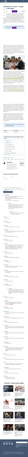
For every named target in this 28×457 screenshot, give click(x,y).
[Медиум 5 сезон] (8, 404)
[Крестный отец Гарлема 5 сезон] (20, 430)
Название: (5, 130)
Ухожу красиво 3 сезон (7, 419)
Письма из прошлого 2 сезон (19, 406)
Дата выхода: (16, 130)
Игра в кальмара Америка (19, 419)
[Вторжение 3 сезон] (8, 391)
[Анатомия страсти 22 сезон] (20, 391)
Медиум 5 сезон (6, 406)
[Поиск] (26, 442)
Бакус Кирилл (9, 162)
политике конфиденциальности (21, 453)
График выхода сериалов (9, 125)
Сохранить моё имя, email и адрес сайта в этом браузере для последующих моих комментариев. (14, 189)
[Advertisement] (14, 35)
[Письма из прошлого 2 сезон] (20, 404)
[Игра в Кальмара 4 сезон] (8, 430)
